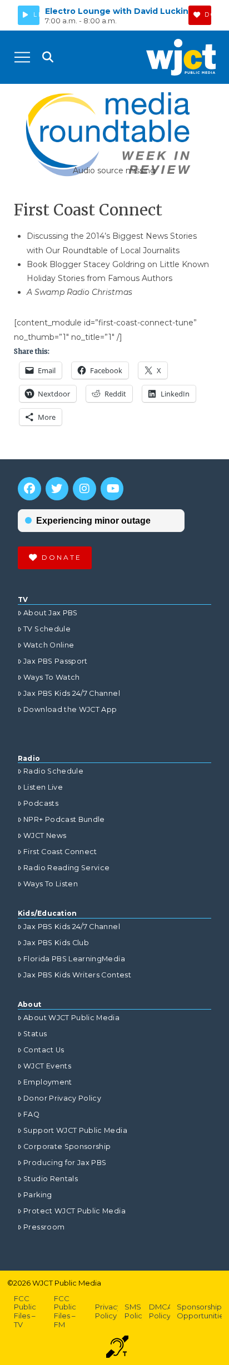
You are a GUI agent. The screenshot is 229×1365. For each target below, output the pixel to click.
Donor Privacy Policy (62, 1098)
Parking (37, 1195)
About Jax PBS (50, 613)
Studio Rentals (50, 1179)
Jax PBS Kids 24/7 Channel (71, 693)
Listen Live (43, 787)
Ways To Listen (50, 884)
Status (35, 1034)
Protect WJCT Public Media (74, 1211)
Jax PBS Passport (55, 661)
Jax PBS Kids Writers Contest (77, 975)
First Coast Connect (60, 851)
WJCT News (44, 835)
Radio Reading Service (66, 868)
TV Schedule (47, 629)
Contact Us (43, 1050)
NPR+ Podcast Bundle (64, 819)
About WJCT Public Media (71, 1017)
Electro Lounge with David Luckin (116, 11)
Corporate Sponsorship (67, 1146)
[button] (22, 57)
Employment (47, 1082)
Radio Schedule (53, 771)
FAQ (31, 1114)
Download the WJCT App (70, 709)
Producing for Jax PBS (64, 1162)
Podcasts (40, 803)
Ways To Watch (51, 677)
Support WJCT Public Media (75, 1130)
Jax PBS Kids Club (56, 943)
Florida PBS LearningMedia (74, 959)
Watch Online (48, 645)
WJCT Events (47, 1066)
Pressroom (43, 1227)
